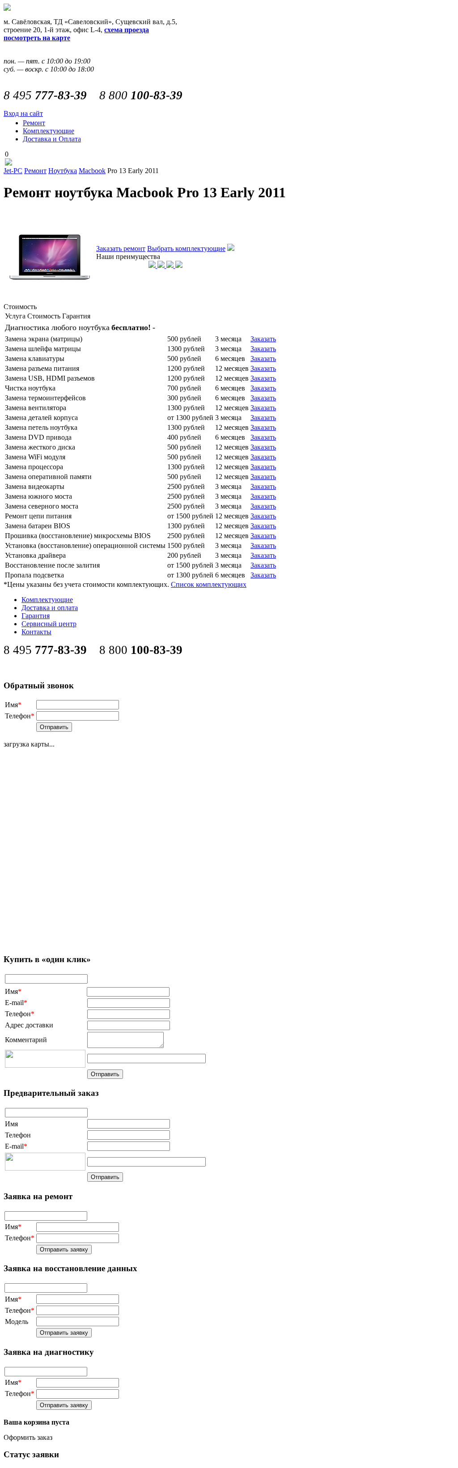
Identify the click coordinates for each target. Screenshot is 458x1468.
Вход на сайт (23, 113)
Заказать (263, 339)
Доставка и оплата (49, 607)
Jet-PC (13, 170)
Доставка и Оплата (52, 139)
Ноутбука (62, 170)
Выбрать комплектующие (186, 248)
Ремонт (34, 123)
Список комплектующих (208, 584)
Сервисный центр (48, 624)
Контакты (36, 632)
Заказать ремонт (120, 248)
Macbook (92, 170)
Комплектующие (48, 131)
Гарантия (35, 615)
